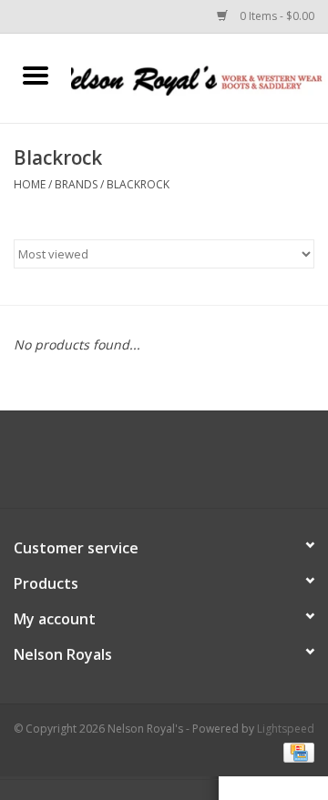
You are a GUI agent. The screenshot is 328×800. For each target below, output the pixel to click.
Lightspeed (285, 728)
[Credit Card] (295, 751)
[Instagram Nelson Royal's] (180, 466)
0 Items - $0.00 (275, 16)
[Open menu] (35, 74)
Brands (76, 184)
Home (30, 184)
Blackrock (138, 184)
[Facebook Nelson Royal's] (147, 466)
